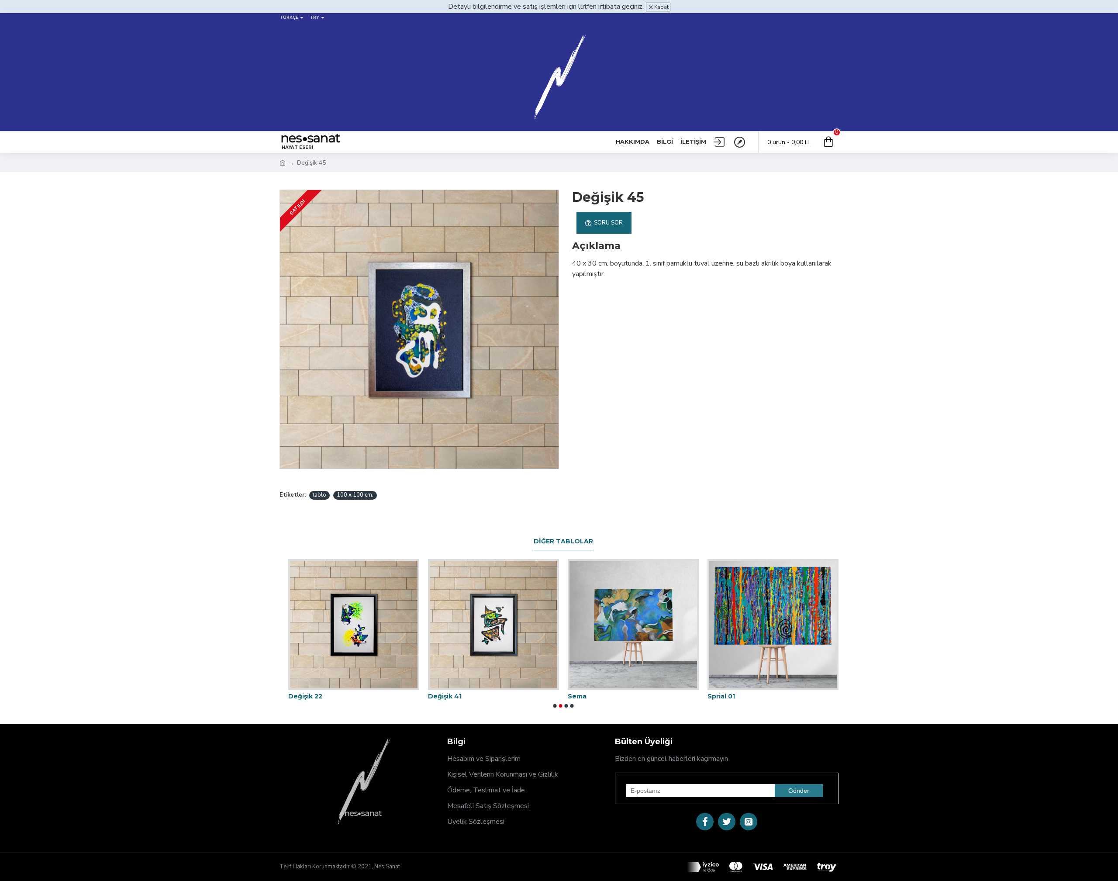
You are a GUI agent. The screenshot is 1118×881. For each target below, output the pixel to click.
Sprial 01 (721, 696)
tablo (319, 495)
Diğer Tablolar (563, 541)
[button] (555, 706)
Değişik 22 (305, 696)
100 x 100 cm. (355, 495)
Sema (577, 696)
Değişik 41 (445, 696)
